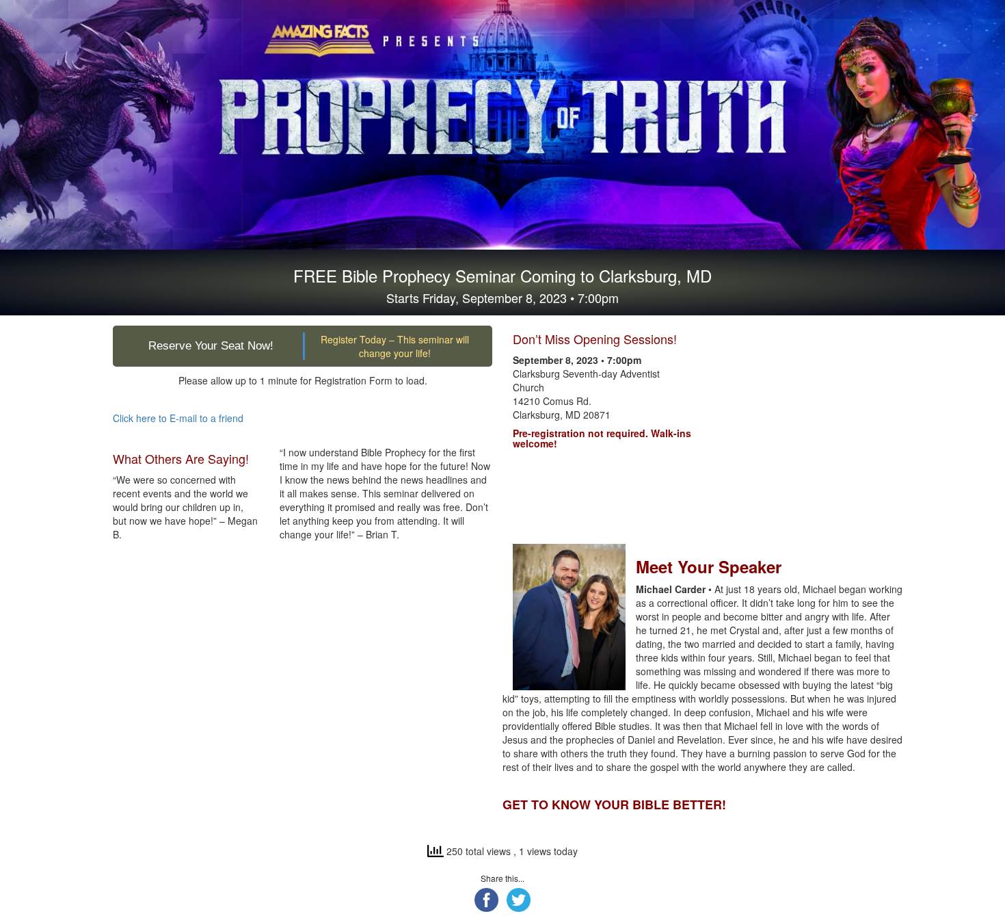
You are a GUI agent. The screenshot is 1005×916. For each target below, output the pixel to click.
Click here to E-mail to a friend (178, 418)
